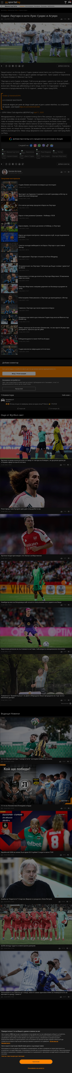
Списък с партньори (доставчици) (12, 1056)
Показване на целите (36, 1068)
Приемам (36, 1062)
